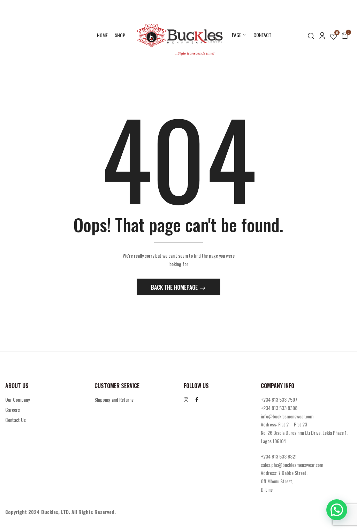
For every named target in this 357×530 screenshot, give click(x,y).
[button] (344, 35)
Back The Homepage (175, 287)
